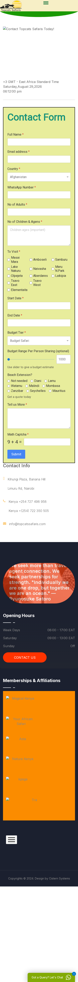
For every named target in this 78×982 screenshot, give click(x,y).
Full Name (15, 134)
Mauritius (58, 391)
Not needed (19, 381)
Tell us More (17, 404)
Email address (18, 152)
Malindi (34, 386)
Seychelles (38, 391)
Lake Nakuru (16, 269)
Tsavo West (37, 283)
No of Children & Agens (24, 222)
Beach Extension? (19, 375)
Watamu (16, 386)
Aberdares (40, 276)
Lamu (52, 381)
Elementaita (19, 290)
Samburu (61, 259)
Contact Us (25, 658)
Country (13, 169)
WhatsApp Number (21, 187)
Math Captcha (18, 434)
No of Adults (17, 204)
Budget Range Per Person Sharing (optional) (38, 351)
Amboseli (40, 259)
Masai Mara (15, 260)
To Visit (13, 251)
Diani (37, 381)
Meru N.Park (59, 269)
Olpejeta (17, 276)
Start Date (15, 298)
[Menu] (46, 3)
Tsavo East (15, 283)
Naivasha (39, 269)
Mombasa (53, 386)
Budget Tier (16, 332)
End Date (14, 315)
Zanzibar (17, 391)
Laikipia (60, 276)
